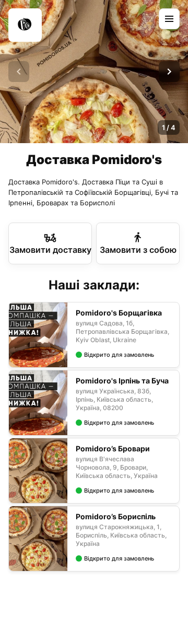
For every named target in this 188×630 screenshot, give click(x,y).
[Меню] (169, 18)
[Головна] (25, 25)
